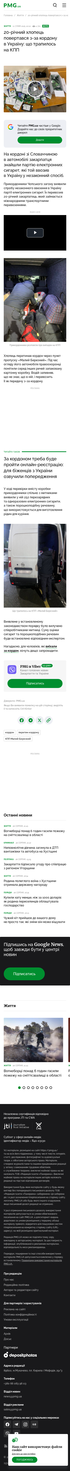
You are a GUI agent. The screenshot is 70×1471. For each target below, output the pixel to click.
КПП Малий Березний (18, 738)
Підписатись (35, 683)
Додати (40, 140)
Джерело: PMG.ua (14, 700)
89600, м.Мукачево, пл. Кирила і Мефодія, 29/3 (33, 1370)
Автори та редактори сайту (21, 1289)
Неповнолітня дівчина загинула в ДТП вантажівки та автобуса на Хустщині (31, 849)
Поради (8, 893)
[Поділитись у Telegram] (31, 720)
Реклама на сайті (14, 1309)
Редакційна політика (16, 1284)
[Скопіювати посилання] (48, 720)
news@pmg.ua (13, 1396)
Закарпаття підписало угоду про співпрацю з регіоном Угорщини (35, 866)
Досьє (8, 1338)
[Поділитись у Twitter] (39, 720)
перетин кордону (28, 732)
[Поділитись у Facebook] (22, 720)
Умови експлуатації (16, 1319)
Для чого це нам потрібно (23, 1454)
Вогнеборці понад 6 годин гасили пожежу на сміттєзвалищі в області (34, 833)
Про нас (9, 1279)
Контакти (9, 1295)
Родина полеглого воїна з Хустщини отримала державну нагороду (30, 883)
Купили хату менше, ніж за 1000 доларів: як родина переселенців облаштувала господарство (33, 901)
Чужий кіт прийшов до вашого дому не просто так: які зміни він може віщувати (34, 920)
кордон (9, 732)
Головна (8, 15)
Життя (20, 15)
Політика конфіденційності (20, 1314)
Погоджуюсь (24, 1459)
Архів (7, 1333)
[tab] (19, 1087)
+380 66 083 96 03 (15, 1383)
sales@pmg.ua (13, 1409)
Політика (9, 859)
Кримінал (9, 843)
